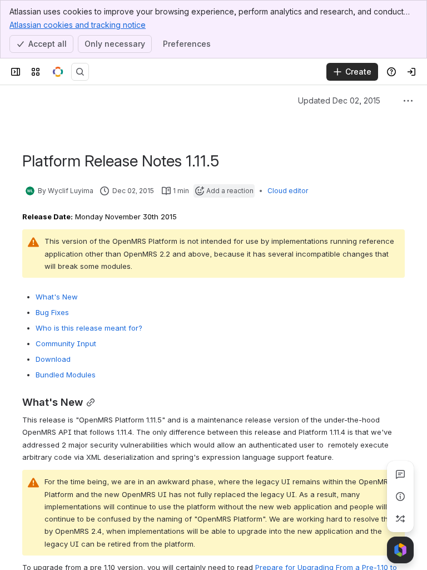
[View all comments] (400, 474)
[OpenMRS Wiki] (58, 72)
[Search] (80, 72)
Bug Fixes (52, 312)
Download (53, 359)
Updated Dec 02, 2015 (326, 100)
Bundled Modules (66, 374)
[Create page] (400, 519)
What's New (57, 296)
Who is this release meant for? (89, 327)
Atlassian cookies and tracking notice (77, 25)
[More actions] (408, 101)
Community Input (66, 343)
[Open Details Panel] (400, 496)
